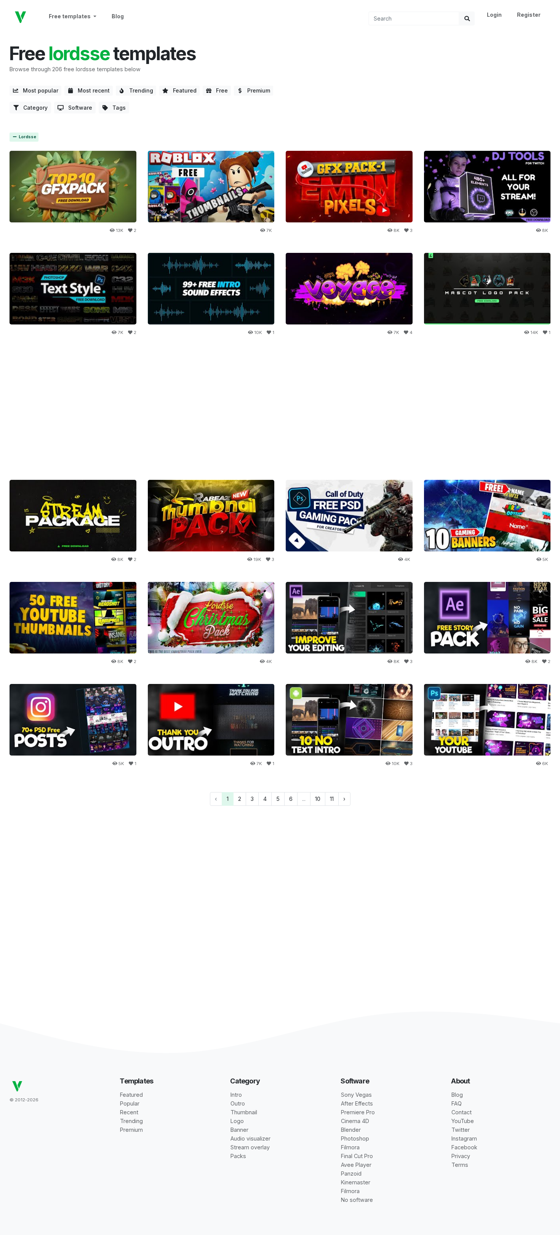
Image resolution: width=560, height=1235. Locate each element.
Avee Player (356, 1165)
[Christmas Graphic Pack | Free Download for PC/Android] (211, 617)
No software (357, 1200)
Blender (351, 1129)
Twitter (460, 1129)
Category (33, 107)
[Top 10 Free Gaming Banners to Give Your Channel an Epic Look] (487, 515)
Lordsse (27, 136)
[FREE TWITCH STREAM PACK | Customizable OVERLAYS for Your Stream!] (73, 515)
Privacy (460, 1156)
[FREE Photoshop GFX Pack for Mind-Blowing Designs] (211, 515)
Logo (237, 1121)
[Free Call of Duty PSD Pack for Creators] (349, 515)
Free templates (70, 16)
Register (529, 14)
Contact (461, 1112)
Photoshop (355, 1138)
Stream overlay (250, 1147)
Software (78, 107)
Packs (238, 1156)
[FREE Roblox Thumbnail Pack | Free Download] (211, 186)
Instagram (464, 1138)
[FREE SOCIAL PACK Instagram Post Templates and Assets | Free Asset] (73, 719)
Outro (237, 1103)
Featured (182, 90)
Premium (256, 90)
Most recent (91, 90)
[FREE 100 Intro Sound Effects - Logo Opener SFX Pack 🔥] (211, 288)
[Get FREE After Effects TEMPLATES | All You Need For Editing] (349, 617)
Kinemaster (355, 1182)
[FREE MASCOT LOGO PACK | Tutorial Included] (487, 288)
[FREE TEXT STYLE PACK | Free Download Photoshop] (73, 288)
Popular (129, 1103)
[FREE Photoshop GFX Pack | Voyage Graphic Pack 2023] (349, 288)
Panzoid (351, 1173)
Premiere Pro (358, 1112)
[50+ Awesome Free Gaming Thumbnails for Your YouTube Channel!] (73, 617)
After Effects (357, 1103)
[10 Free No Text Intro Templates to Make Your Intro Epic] (349, 719)
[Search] (467, 18)
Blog (118, 16)
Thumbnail (243, 1112)
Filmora (350, 1147)
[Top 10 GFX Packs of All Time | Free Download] (73, 186)
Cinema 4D (355, 1121)
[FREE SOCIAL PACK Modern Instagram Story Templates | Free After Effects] (487, 617)
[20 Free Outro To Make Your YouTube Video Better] (211, 719)
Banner (239, 1129)
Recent (129, 1112)
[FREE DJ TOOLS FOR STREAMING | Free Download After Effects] (487, 186)
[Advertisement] (280, 408)
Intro (236, 1094)
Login (494, 14)
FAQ (456, 1103)
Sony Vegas (356, 1094)
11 (332, 799)
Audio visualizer (250, 1138)
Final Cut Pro (357, 1156)
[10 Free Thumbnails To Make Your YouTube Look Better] (487, 719)
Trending (139, 90)
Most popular (38, 90)
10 (317, 799)
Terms (459, 1165)
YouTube (462, 1121)
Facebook (464, 1147)
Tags (117, 107)
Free (219, 90)
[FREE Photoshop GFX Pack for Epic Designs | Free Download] (349, 186)
